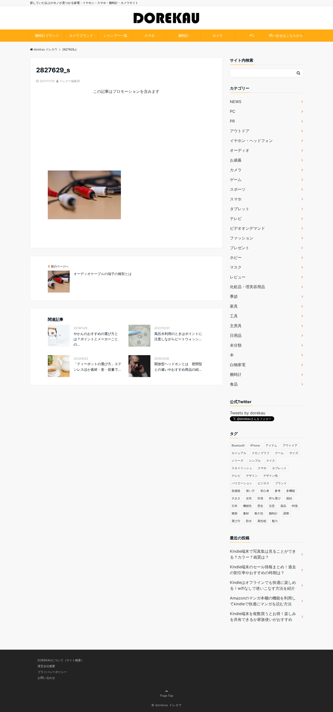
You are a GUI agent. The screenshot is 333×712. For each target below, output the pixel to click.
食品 (234, 384)
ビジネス (263, 483)
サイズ (293, 453)
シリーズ (237, 460)
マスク (236, 267)
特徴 (295, 506)
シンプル (255, 460)
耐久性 (259, 513)
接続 (289, 498)
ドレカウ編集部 (69, 81)
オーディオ (239, 150)
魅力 (275, 521)
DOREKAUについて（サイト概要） (61, 660)
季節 (234, 296)
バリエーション (242, 483)
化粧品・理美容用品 (247, 286)
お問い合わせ (46, 678)
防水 (249, 521)
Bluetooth (238, 445)
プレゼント (239, 247)
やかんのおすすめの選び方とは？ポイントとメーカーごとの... (96, 339)
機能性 (247, 506)
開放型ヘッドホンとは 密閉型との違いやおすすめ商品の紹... (178, 366)
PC (252, 35)
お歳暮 (236, 160)
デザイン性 (270, 475)
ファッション (241, 238)
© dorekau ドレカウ (166, 705)
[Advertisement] (126, 136)
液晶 (283, 506)
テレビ (236, 218)
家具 (234, 306)
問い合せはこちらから (286, 35)
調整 (286, 513)
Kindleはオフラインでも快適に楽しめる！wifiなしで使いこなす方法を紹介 (263, 585)
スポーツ (237, 189)
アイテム (271, 445)
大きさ (236, 498)
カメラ (218, 35)
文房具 (236, 325)
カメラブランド (81, 35)
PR (232, 121)
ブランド (281, 483)
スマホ (149, 35)
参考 (278, 491)
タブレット (239, 208)
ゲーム (236, 179)
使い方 (250, 491)
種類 (234, 513)
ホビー (236, 257)
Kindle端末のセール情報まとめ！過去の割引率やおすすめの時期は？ (263, 569)
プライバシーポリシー (52, 672)
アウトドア (239, 130)
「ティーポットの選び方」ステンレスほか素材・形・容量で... (97, 366)
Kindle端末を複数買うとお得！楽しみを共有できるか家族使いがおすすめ (263, 616)
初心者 (264, 491)
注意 (272, 506)
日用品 (236, 335)
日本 (234, 506)
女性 (249, 498)
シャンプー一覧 (115, 35)
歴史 (260, 506)
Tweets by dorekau (247, 412)
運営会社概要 (46, 666)
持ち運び (275, 498)
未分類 (236, 345)
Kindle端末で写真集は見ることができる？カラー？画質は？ (263, 554)
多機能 (290, 491)
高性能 (261, 521)
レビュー (237, 277)
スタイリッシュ (242, 468)
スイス (270, 460)
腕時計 (183, 35)
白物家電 (237, 364)
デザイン (252, 475)
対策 (260, 498)
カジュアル (239, 453)
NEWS (235, 101)
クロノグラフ (260, 453)
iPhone (255, 445)
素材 (246, 513)
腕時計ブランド (47, 35)
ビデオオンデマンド (247, 228)
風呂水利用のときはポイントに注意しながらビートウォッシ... (178, 336)
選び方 (236, 521)
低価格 (236, 491)
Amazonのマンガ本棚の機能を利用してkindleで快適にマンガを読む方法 (263, 601)
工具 (234, 315)
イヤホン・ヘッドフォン (251, 140)
